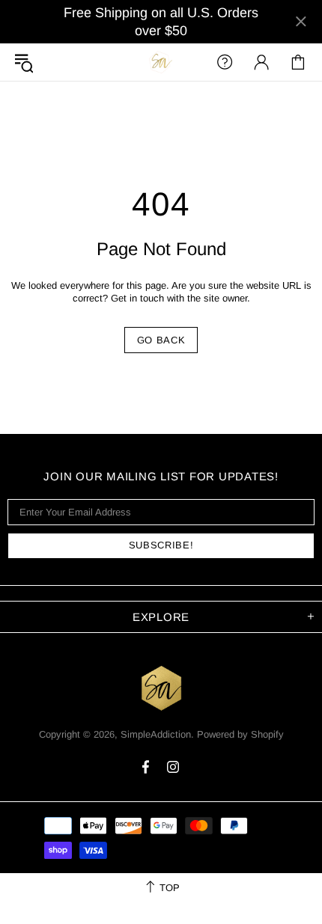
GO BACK (161, 340)
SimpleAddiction (161, 61)
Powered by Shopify (240, 734)
